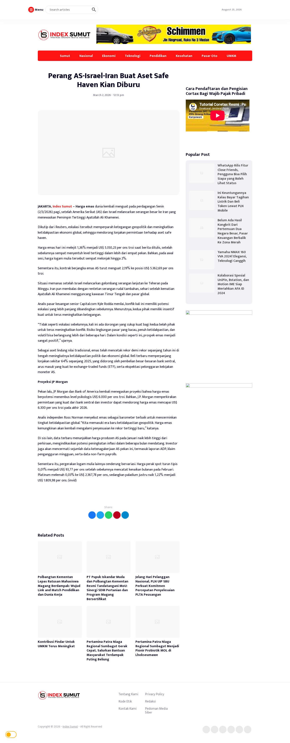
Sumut (65, 56)
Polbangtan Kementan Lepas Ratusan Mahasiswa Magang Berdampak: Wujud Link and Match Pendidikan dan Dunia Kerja (59, 586)
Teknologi (132, 56)
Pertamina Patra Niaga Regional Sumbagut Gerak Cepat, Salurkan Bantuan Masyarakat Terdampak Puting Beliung (107, 650)
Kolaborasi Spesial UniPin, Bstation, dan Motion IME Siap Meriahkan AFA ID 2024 (233, 284)
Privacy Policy (154, 694)
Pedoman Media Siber (156, 710)
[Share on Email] (117, 515)
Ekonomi (108, 56)
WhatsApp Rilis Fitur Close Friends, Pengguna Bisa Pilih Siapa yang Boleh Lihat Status (233, 174)
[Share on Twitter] (100, 515)
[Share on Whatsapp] (108, 515)
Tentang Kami (128, 694)
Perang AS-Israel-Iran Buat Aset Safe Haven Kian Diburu (108, 80)
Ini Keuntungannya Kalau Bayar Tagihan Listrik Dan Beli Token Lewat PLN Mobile (233, 201)
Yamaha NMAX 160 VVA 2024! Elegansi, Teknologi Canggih (232, 256)
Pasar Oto (209, 56)
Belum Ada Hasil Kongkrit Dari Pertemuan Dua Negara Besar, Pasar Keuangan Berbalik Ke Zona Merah (233, 231)
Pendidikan (158, 56)
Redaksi (150, 701)
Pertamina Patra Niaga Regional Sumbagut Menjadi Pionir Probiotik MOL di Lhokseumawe (157, 648)
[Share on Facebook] (92, 515)
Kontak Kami (127, 708)
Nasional (86, 56)
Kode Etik (125, 701)
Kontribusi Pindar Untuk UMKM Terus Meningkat (56, 644)
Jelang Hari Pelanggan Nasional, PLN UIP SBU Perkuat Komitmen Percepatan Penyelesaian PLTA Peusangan (155, 586)
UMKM (231, 56)
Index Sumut (62, 206)
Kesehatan (184, 56)
